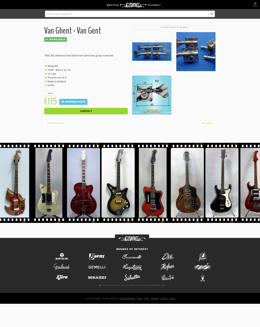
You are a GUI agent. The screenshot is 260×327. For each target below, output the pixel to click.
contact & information (152, 285)
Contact (86, 111)
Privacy (139, 298)
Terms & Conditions (127, 298)
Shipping (164, 298)
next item (206, 123)
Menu (255, 6)
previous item (56, 123)
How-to (172, 298)
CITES (146, 298)
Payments (155, 298)
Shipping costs (74, 101)
